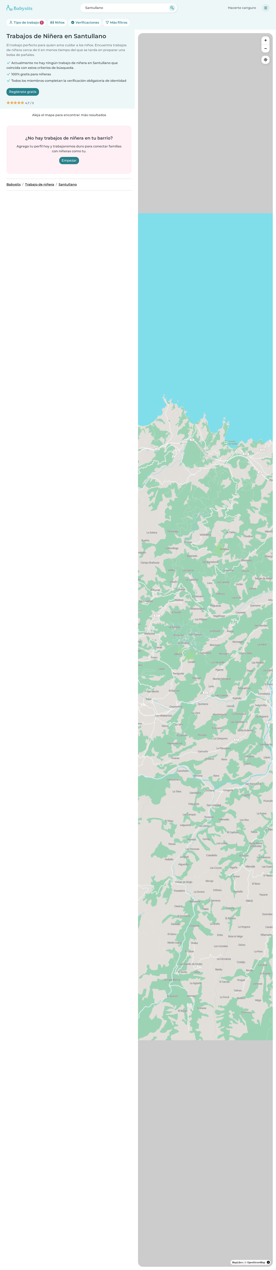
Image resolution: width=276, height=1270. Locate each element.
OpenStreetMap (256, 1262)
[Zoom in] (265, 40)
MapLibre (237, 1262)
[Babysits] (19, 8)
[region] (205, 650)
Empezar (69, 160)
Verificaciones (87, 22)
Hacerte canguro (242, 8)
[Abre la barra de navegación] (266, 8)
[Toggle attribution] (268, 1262)
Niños (59, 22)
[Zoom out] (265, 48)
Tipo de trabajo (27, 22)
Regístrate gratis (22, 92)
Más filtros (118, 22)
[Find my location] (265, 60)
